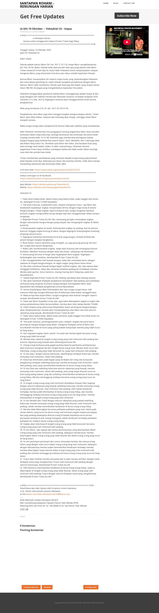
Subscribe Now (126, 15)
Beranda (47, 587)
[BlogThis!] (23, 509)
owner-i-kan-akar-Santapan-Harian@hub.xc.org (48, 494)
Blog (115, 3)
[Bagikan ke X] (25, 509)
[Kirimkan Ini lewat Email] (21, 509)
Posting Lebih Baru (31, 587)
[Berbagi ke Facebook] (27, 509)
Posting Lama (90, 587)
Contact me (129, 3)
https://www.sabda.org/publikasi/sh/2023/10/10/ (57, 169)
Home (106, 3)
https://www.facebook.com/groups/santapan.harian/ (44, 178)
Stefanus (101, 603)
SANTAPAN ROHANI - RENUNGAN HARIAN (37, 5)
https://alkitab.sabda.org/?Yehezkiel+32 (50, 184)
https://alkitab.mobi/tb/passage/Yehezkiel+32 (48, 187)
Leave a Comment (39, 32)
